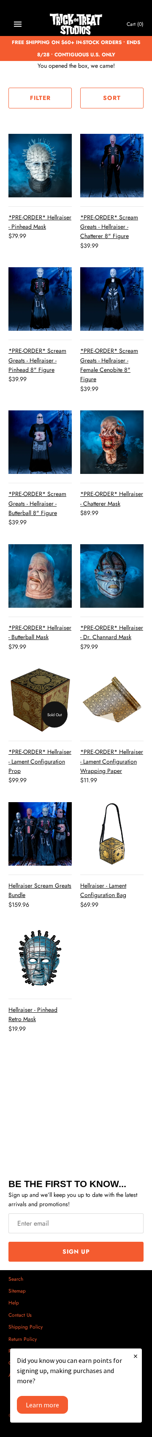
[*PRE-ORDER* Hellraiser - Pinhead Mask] (40, 165)
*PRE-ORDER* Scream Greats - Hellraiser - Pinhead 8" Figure (37, 360)
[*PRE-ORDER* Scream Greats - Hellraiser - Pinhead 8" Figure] (40, 299)
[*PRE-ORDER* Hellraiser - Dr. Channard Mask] (112, 576)
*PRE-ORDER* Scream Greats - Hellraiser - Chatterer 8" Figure (109, 227)
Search (15, 1278)
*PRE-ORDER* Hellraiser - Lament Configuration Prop (39, 761)
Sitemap (17, 1290)
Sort (112, 98)
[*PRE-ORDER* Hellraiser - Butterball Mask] (40, 576)
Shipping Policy (25, 1326)
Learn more (42, 1405)
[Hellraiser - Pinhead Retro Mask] (40, 958)
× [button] (135, 1356)
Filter (40, 98)
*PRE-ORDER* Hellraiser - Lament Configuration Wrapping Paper (111, 761)
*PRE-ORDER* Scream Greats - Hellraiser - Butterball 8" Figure (37, 503)
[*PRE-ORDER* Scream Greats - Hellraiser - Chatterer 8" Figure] (112, 165)
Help (13, 1302)
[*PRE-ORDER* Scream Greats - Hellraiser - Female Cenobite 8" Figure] (112, 299)
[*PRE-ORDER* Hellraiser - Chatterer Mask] (112, 442)
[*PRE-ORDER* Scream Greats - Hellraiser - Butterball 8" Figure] (40, 442)
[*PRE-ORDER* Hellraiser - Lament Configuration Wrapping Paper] (112, 700)
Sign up (76, 1251)
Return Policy (22, 1339)
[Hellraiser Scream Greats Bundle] (40, 834)
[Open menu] (17, 24)
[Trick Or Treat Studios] (76, 24)
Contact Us (20, 1314)
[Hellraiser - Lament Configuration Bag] (112, 834)
